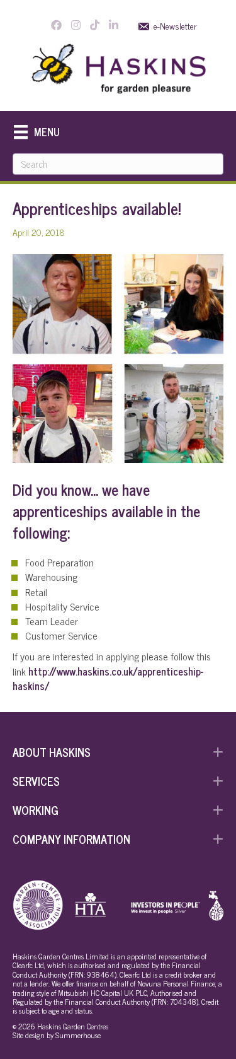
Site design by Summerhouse (57, 1035)
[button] (118, 751)
